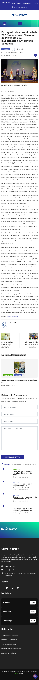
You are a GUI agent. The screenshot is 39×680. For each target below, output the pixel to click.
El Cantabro (21, 49)
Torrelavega (8, 375)
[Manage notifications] (34, 675)
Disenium (21, 673)
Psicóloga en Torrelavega (9, 639)
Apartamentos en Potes (8, 653)
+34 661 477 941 (9, 566)
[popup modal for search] (34, 23)
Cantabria (5, 49)
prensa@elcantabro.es (11, 570)
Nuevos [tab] (7, 464)
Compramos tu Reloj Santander (11, 648)
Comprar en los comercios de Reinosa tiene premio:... (25, 498)
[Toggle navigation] (4, 24)
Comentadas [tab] (30, 464)
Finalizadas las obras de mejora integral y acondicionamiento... (23, 485)
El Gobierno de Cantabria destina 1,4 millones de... (23, 510)
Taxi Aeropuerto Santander (9, 635)
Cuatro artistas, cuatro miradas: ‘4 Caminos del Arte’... (22, 473)
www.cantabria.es (12, 316)
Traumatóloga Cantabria (8, 644)
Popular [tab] (17, 464)
